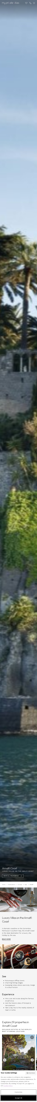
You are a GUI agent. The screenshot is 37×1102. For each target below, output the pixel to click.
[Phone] (30, 3)
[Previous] (4, 1060)
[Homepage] (10, 3)
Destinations (11, 884)
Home (3, 884)
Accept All (18, 1098)
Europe (20, 884)
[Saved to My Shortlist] (32, 1037)
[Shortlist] (26, 3)
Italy (26, 884)
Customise (18, 1092)
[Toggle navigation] (33, 3)
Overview (31, 1073)
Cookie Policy (8, 1085)
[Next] (32, 1060)
